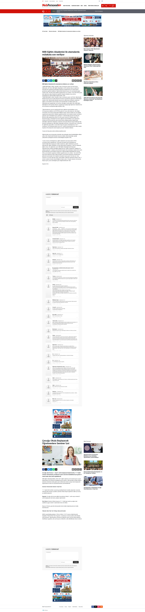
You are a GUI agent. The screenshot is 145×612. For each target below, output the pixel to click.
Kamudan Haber (76, 5)
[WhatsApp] (53, 80)
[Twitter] (46, 80)
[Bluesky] (48, 80)
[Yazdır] (73, 80)
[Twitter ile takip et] (95, 607)
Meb (82, 5)
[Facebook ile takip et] (92, 607)
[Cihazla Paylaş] (56, 80)
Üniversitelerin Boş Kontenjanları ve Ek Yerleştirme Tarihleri (68, 11)
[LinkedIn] (51, 80)
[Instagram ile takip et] (98, 607)
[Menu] (103, 6)
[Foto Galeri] (102, 1)
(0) (57, 235)
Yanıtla (54, 235)
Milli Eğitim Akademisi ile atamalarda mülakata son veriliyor (69, 31)
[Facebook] (43, 80)
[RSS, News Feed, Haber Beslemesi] (101, 607)
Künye (66, 606)
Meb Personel (66, 5)
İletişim (69, 606)
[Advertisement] (62, 42)
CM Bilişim (46, 610)
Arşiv (57, 1)
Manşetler (46, 1)
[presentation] (46, 11)
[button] (75, 80)
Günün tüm (99, 11)
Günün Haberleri (52, 1)
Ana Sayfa (45, 31)
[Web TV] (99, 1)
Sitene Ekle (61, 1)
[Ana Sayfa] (43, 1)
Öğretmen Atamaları (93, 5)
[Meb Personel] (51, 5)
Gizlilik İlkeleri (74, 606)
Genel (85, 5)
